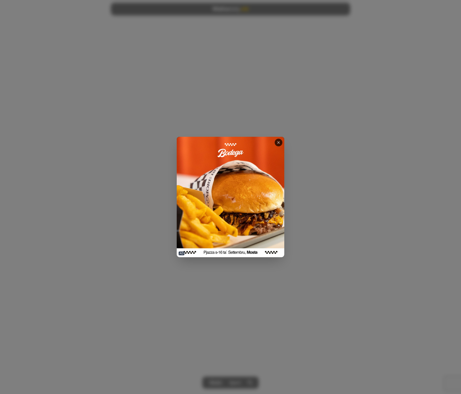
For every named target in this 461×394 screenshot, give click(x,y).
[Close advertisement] (278, 142)
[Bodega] (230, 197)
